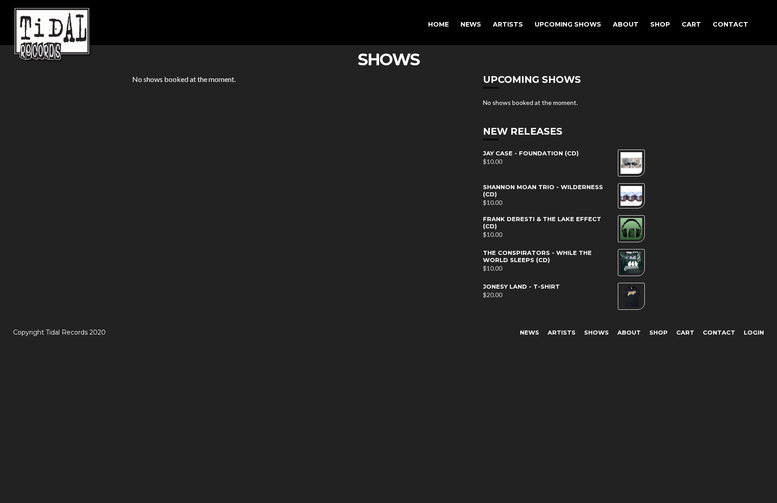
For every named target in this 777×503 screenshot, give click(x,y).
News (470, 24)
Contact (730, 24)
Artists (508, 24)
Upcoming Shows (568, 24)
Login (754, 332)
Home (438, 24)
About (626, 24)
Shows (596, 332)
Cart (691, 24)
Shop (660, 24)
